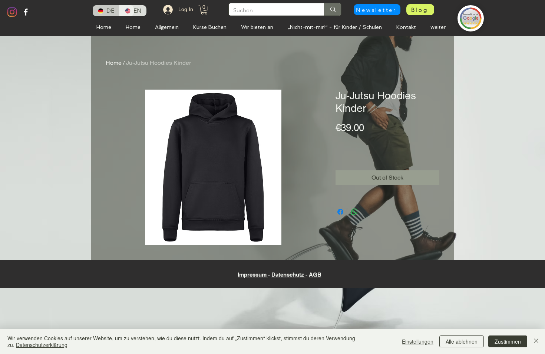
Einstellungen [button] (417, 341)
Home (114, 62)
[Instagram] (12, 12)
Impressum (253, 274)
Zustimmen (508, 341)
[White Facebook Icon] (25, 12)
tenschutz (291, 274)
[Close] (536, 341)
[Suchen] (332, 9)
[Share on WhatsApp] (354, 211)
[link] (204, 9)
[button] (377, 9)
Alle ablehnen (462, 341)
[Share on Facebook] (340, 211)
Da (274, 274)
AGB (315, 274)
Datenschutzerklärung (41, 344)
